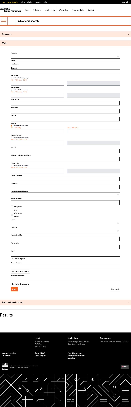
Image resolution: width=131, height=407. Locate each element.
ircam (3, 2)
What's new (63, 10)
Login (123, 2)
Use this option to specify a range (20, 78)
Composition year (16, 135)
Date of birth (15, 76)
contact (91, 10)
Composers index (78, 10)
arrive (45, 2)
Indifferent (15, 64)
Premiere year (15, 163)
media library (50, 10)
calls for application (26, 2)
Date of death (15, 88)
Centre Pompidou (40, 356)
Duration (13, 123)
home (27, 10)
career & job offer (12, 2)
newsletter (38, 2)
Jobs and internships (9, 353)
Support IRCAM (40, 353)
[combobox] (65, 56)
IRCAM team (6, 356)
